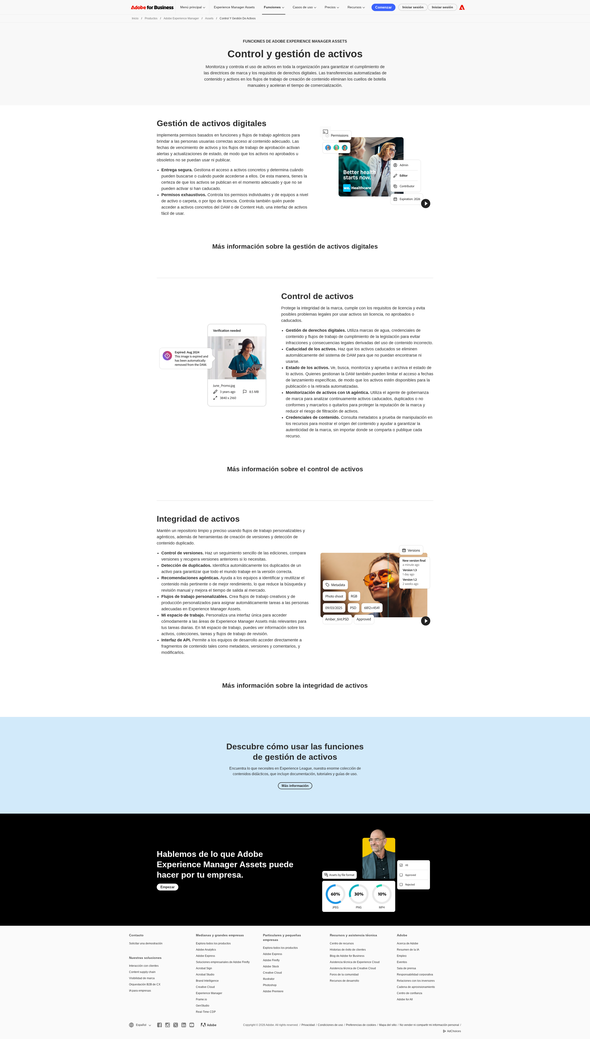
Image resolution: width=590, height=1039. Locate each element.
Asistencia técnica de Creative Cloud (353, 968)
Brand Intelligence (207, 980)
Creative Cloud (205, 987)
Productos (151, 18)
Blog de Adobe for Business (347, 956)
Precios (330, 7)
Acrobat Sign (204, 968)
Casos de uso (303, 7)
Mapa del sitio (388, 1025)
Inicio (135, 18)
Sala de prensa (406, 968)
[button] (425, 203)
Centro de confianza (409, 993)
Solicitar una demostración (145, 943)
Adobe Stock (271, 966)
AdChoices (454, 1031)
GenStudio (202, 1005)
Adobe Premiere (273, 991)
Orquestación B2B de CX (144, 984)
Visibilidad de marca (142, 978)
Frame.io (201, 999)
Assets (209, 18)
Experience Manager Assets (234, 7)
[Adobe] (462, 7)
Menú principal (191, 7)
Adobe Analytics (206, 949)
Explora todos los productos (213, 943)
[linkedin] (183, 1025)
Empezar (167, 887)
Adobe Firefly (271, 960)
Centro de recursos (342, 943)
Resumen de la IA (408, 949)
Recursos (354, 7)
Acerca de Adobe (407, 943)
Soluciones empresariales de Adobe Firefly (222, 962)
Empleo (402, 956)
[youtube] (191, 1025)
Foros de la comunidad (344, 974)
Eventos (402, 962)
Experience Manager (209, 993)
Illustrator (268, 979)
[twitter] (175, 1025)
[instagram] (167, 1025)
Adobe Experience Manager (181, 18)
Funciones (272, 7)
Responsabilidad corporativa (415, 974)
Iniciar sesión (413, 7)
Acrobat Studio (205, 974)
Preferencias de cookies (361, 1025)
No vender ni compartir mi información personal (429, 1025)
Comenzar (383, 7)
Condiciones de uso (330, 1025)
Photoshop (270, 985)
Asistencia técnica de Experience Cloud (355, 962)
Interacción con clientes (144, 965)
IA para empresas (140, 990)
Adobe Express (205, 956)
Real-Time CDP (206, 1011)
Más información (295, 786)
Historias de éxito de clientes (348, 949)
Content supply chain (142, 972)
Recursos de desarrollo (344, 980)
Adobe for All (405, 999)
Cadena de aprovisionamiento (416, 987)
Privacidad (308, 1025)
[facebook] (159, 1025)
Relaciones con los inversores (416, 980)
